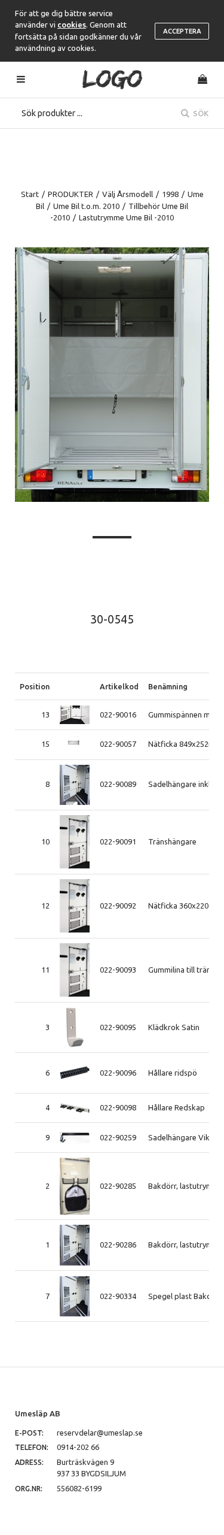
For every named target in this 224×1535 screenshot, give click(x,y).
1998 (170, 194)
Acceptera (182, 31)
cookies (71, 24)
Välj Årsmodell (127, 194)
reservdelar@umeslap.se (100, 1432)
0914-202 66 (78, 1447)
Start (30, 194)
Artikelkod (119, 686)
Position (35, 686)
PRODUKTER (70, 194)
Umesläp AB (37, 1413)
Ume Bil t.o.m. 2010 (86, 206)
